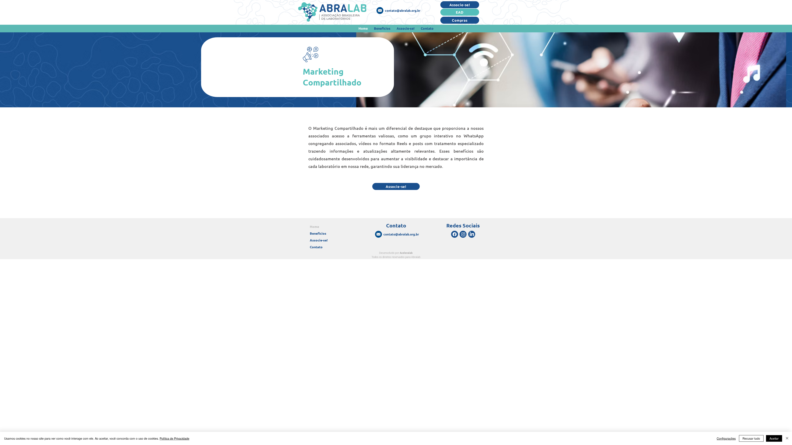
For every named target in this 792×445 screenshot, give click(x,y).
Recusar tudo (751, 438)
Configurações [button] (726, 438)
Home (314, 226)
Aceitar (774, 438)
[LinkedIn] (472, 234)
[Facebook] (454, 234)
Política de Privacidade (174, 438)
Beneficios (318, 233)
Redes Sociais (463, 225)
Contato (316, 247)
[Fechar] (787, 438)
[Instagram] (463, 234)
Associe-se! (319, 240)
